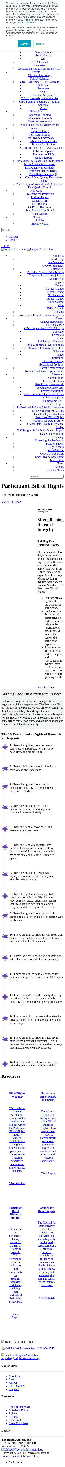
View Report (48, 1173)
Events (12, 1379)
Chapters (14, 1389)
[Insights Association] (14, 249)
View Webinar (17, 1183)
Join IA (5, 246)
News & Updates (18, 1423)
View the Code (46, 687)
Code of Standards (19, 1406)
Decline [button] (40, 43)
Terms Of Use (31, 1456)
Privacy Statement (11, 1456)
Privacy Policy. (29, 22)
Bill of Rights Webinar (17, 1095)
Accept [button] (24, 43)
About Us (14, 1376)
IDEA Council (17, 1385)
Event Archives (17, 1420)
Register (13, 236)
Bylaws (13, 1413)
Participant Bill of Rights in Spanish (15, 1212)
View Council (47, 1297)
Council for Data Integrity (46, 1209)
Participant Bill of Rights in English (48, 1096)
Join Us (13, 1382)
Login (12, 239)
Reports (13, 1416)
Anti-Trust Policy (18, 1410)
